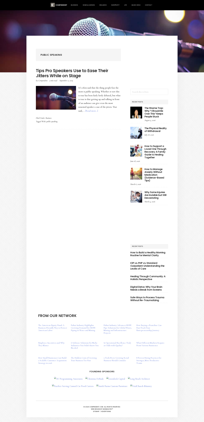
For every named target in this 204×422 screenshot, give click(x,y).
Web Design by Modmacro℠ (102, 409)
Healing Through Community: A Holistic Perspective (147, 278)
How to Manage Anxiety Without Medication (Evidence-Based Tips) (154, 174)
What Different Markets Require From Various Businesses (150, 344)
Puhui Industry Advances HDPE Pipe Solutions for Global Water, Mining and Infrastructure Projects (118, 329)
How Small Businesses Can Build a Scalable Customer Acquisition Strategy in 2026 (52, 360)
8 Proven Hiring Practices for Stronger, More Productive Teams (148, 360)
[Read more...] (91, 110)
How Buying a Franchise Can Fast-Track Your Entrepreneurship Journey (149, 328)
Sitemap (96, 411)
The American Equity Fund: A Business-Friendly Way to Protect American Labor (52, 328)
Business (48, 118)
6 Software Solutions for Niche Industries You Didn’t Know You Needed (85, 345)
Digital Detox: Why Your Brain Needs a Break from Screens (146, 288)
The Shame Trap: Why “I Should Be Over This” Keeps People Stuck (153, 112)
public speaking (51, 121)
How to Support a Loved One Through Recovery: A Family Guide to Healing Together (155, 151)
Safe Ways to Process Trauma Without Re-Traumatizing (147, 299)
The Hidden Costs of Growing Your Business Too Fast (84, 359)
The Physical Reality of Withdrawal (155, 130)
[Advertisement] (149, 69)
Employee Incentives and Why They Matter (51, 344)
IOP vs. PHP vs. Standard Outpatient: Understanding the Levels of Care (147, 265)
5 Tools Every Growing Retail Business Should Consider (116, 359)
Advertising (106, 411)
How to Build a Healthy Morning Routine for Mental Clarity (147, 254)
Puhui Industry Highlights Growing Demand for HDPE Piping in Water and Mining (83, 328)
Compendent (61, 5)
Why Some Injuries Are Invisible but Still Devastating (155, 195)
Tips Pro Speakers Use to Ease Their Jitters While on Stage (72, 73)
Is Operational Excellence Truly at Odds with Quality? (117, 344)
